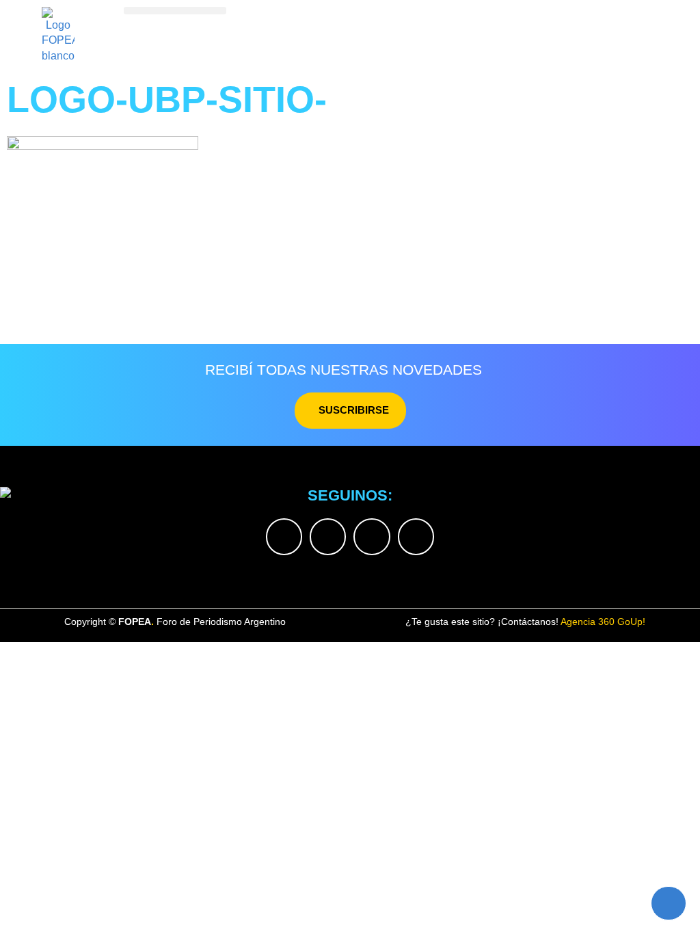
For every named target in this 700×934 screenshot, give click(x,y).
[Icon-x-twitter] (284, 536)
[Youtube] (416, 536)
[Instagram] (328, 536)
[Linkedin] (371, 536)
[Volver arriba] (668, 903)
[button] (175, 10)
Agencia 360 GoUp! (603, 621)
